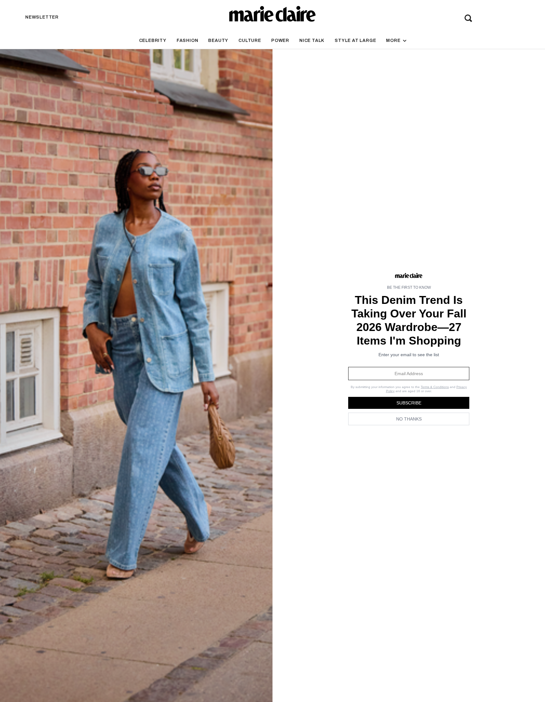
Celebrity (153, 40)
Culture (249, 40)
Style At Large (355, 40)
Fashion (187, 40)
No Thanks (409, 418)
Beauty (218, 40)
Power (280, 40)
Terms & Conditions (435, 387)
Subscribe (408, 402)
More (393, 40)
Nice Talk (312, 40)
